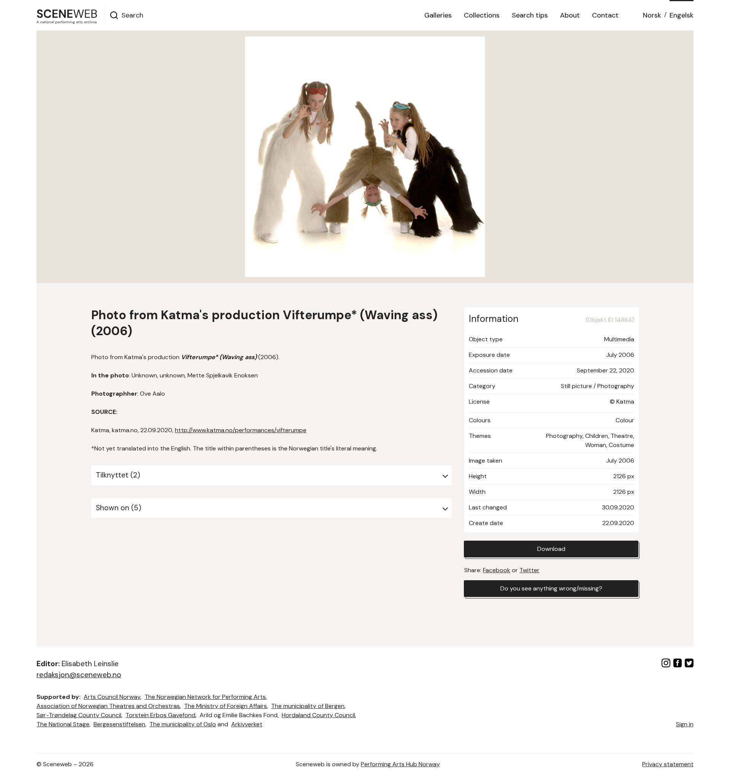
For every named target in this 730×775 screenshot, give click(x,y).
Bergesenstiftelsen (119, 724)
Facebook (496, 570)
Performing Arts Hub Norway (400, 764)
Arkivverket (246, 724)
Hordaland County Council (318, 715)
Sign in (685, 724)
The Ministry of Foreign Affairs (225, 706)
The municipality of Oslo (182, 724)
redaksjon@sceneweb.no (78, 675)
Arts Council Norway (112, 697)
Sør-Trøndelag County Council (78, 715)
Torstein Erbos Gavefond (160, 715)
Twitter (529, 570)
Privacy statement (668, 764)
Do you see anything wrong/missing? (551, 588)
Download (551, 549)
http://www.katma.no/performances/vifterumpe (240, 430)
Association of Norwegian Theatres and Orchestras (108, 706)
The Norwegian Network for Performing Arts (205, 697)
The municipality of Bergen (307, 706)
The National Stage (62, 724)
